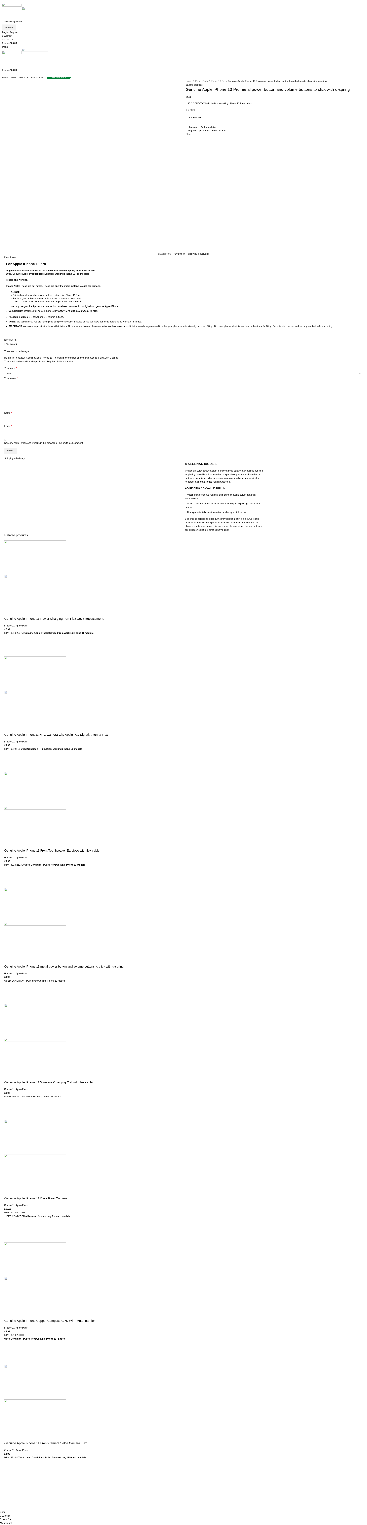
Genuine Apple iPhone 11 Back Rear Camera (35, 1198)
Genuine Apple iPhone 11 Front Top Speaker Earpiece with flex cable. (52, 850)
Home (189, 81)
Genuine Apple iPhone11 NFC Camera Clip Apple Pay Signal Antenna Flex (56, 734)
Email (8, 426)
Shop (5, 1499)
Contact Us (191, 1505)
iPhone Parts (201, 81)
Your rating (10, 368)
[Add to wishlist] (7, 638)
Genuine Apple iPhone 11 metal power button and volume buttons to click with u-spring (64, 966)
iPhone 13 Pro (218, 81)
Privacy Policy (193, 1494)
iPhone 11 (9, 625)
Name (8, 413)
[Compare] (7, 613)
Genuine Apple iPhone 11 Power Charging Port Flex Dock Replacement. (54, 618)
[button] (7, 645)
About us (6, 1505)
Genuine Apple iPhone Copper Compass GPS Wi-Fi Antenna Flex (49, 1321)
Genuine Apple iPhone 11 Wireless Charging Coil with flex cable (48, 1082)
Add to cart (195, 118)
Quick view (7, 652)
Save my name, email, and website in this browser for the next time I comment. (43, 443)
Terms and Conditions (197, 1499)
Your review (11, 378)
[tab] (164, 254)
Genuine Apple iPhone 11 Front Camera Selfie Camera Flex (45, 1443)
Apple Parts (204, 130)
